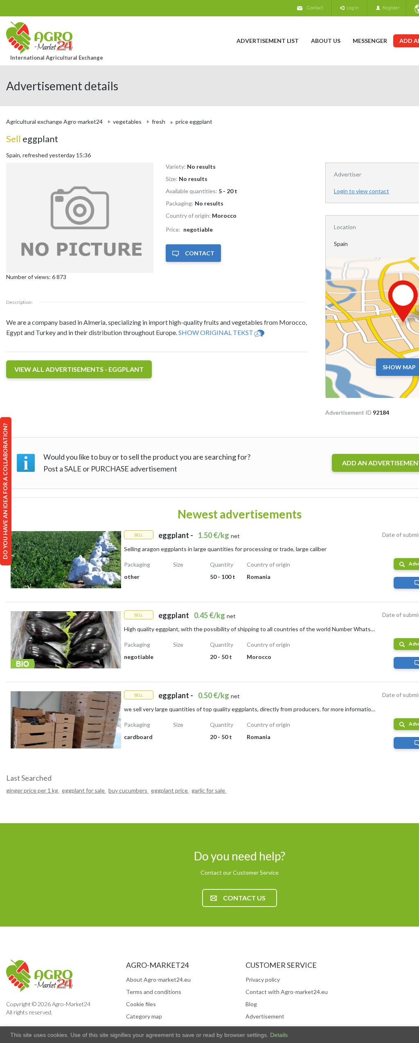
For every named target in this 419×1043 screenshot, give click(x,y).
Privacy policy (263, 979)
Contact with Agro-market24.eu (287, 991)
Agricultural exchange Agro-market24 (54, 121)
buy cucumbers (128, 790)
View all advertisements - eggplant (79, 369)
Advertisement (265, 1016)
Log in (351, 7)
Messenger (370, 40)
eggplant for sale (84, 790)
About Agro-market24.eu (158, 979)
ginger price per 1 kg (32, 790)
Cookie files (141, 1004)
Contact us (244, 898)
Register (390, 7)
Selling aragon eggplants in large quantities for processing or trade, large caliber (225, 548)
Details (278, 1035)
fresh (158, 121)
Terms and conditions (153, 991)
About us (325, 40)
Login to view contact (361, 191)
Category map (144, 1016)
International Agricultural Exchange (56, 57)
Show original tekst (215, 332)
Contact (314, 7)
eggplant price (170, 790)
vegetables (127, 121)
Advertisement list (268, 40)
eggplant (32, 138)
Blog (251, 1004)
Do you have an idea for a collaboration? (5, 491)
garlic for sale (208, 790)
